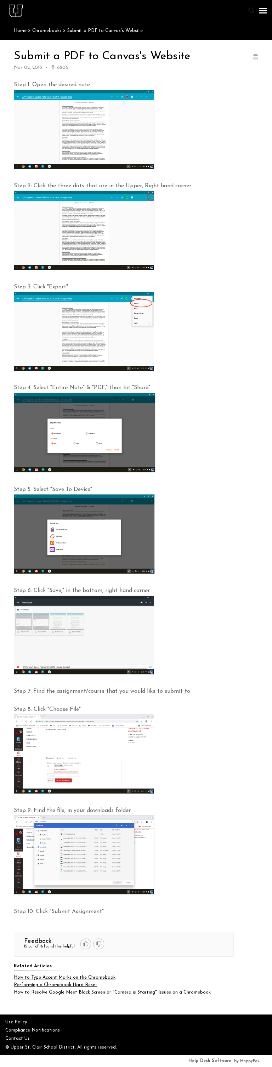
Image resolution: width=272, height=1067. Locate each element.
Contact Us (17, 1038)
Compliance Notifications (32, 1030)
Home (20, 30)
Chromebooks (47, 30)
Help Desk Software (209, 1061)
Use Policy (16, 1022)
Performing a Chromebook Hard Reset (55, 985)
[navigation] (263, 11)
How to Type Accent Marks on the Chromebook (64, 977)
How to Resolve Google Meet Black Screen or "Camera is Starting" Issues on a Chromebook (112, 992)
